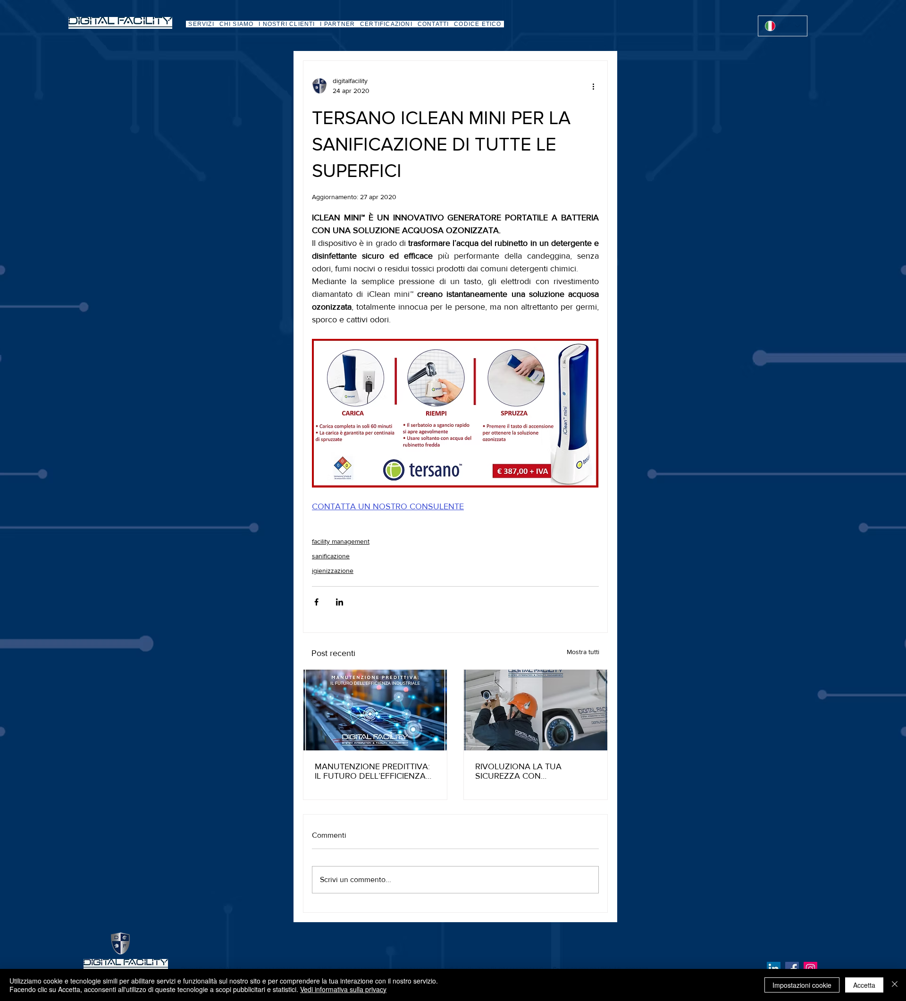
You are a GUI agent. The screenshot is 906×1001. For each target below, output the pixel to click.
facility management (340, 541)
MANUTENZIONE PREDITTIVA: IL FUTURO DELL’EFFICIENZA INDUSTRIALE (372, 771)
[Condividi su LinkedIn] (339, 601)
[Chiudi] (894, 984)
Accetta (864, 985)
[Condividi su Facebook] (316, 601)
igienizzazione (332, 570)
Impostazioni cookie (801, 985)
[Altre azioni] (593, 86)
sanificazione (331, 556)
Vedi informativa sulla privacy (343, 989)
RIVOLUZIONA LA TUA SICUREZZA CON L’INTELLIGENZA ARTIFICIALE (530, 771)
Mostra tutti (583, 652)
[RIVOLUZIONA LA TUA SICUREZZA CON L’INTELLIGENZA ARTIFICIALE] (535, 710)
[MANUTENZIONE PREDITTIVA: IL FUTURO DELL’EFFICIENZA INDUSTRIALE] (375, 710)
